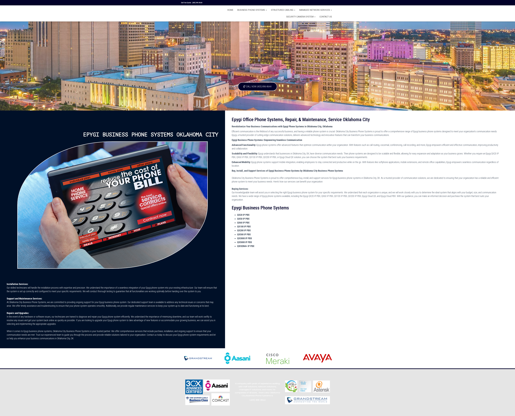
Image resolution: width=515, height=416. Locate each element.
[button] (257, 86)
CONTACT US (325, 16)
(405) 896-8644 (197, 3)
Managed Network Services (315, 10)
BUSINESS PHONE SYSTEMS (251, 10)
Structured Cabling (282, 10)
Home (230, 10)
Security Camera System (300, 16)
